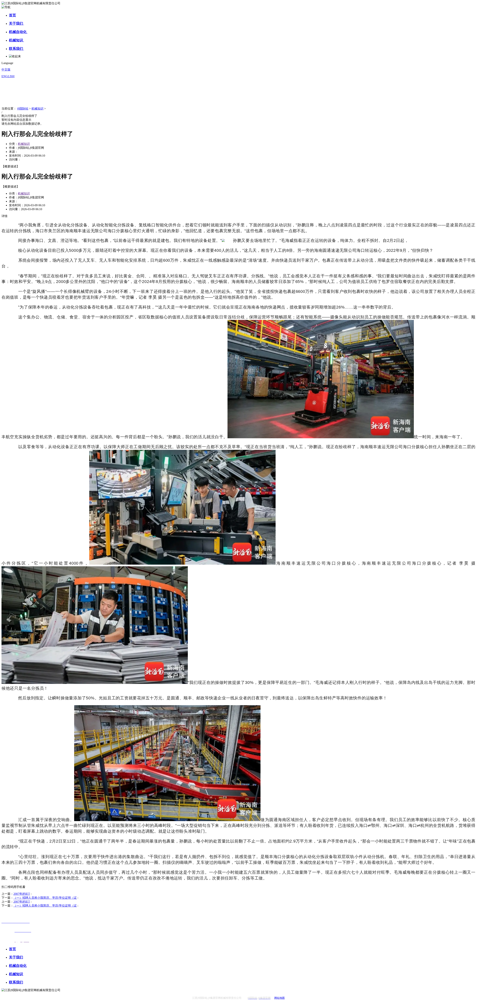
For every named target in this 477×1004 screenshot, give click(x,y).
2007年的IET (21, 893)
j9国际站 (22, 108)
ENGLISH (8, 76)
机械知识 (16, 40)
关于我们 (16, 23)
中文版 (5, 69)
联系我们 (16, 49)
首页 (12, 15)
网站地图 (279, 998)
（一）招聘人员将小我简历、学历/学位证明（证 (45, 897)
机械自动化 (18, 32)
